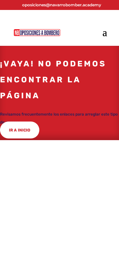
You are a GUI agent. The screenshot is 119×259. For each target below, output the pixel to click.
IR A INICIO (19, 130)
